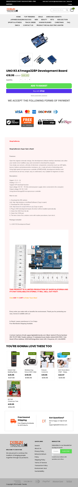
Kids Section (62, 19)
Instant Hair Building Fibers (12, 371)
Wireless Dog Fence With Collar (30, 371)
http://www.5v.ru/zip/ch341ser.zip (23, 206)
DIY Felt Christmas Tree (13, 400)
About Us (38, 448)
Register (69, 1)
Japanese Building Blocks (20, 19)
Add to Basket (39, 85)
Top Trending (29, 17)
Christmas (59, 22)
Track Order (30, 22)
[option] (39, 40)
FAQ (68, 22)
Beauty (44, 19)
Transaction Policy (41, 465)
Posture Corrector (44, 371)
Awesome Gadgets (53, 17)
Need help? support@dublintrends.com (54, 1)
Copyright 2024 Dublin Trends (16, 484)
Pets (52, 19)
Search (37, 446)
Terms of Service (41, 463)
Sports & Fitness (15, 22)
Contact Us (28, 25)
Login (70, 4)
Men (36, 19)
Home (18, 17)
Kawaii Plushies (45, 22)
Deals (40, 17)
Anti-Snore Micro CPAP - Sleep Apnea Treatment (63, 371)
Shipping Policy (40, 460)
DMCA (17, 25)
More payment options (39, 96)
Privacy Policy (39, 451)
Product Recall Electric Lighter (50, 25)
